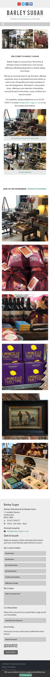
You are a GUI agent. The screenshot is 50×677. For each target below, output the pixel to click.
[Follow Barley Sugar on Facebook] (27, 4)
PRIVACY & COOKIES (8, 667)
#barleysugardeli (37, 189)
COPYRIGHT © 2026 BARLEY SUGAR (14, 664)
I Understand (25, 675)
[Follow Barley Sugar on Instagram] (31, 4)
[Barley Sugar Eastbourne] (25, 39)
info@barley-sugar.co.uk (29, 102)
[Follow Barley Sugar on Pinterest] (19, 4)
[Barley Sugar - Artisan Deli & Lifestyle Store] (25, 15)
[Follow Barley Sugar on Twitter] (23, 4)
